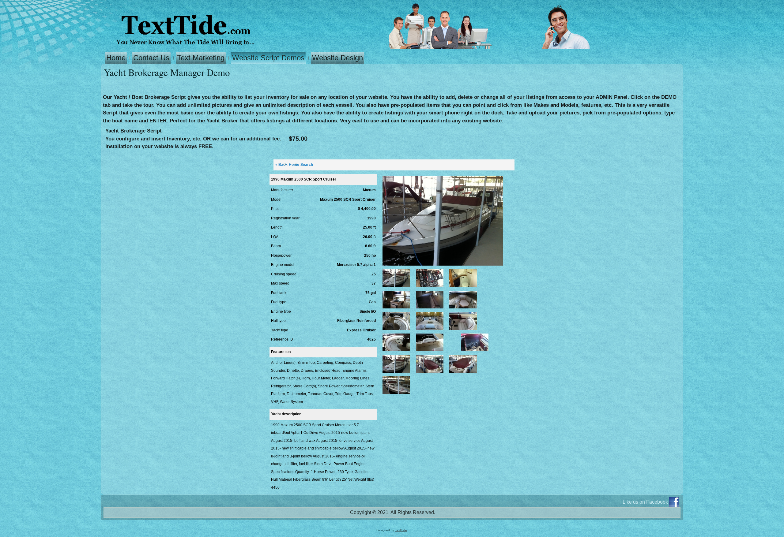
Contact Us (151, 58)
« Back (281, 164)
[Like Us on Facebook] (674, 502)
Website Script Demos (268, 58)
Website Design (337, 58)
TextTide (401, 530)
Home (116, 58)
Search (306, 164)
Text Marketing (200, 58)
